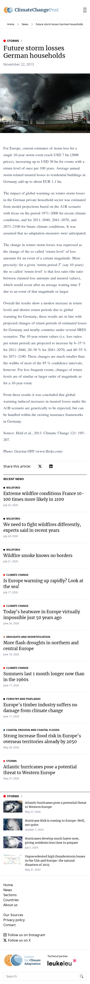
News (25, 24)
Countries (11, 900)
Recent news (13, 479)
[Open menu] (85, 10)
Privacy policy (14, 920)
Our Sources (13, 915)
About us (10, 905)
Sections (10, 895)
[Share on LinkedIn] (51, 466)
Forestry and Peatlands (23, 699)
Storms (13, 41)
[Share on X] (40, 466)
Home (10, 24)
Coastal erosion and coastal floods (32, 730)
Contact (9, 925)
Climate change (17, 575)
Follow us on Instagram (26, 935)
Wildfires (13, 487)
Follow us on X (19, 940)
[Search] (81, 976)
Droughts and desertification (28, 637)
